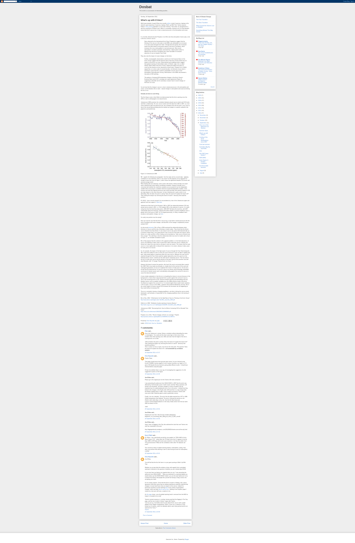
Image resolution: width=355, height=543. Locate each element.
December (203, 115)
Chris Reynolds (149, 356)
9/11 (200, 151)
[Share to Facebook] (169, 321)
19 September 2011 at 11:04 (152, 374)
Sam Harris (201, 51)
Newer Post (144, 523)
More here (159, 202)
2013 (200, 108)
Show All (212, 86)
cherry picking (149, 26)
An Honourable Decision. (203, 166)
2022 (200, 98)
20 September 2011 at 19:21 (152, 453)
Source (147, 509)
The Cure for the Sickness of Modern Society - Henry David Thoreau (205, 71)
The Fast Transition (202, 19)
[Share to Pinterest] (171, 321)
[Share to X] (168, 321)
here (162, 214)
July (201, 173)
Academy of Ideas (203, 68)
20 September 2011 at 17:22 (152, 431)
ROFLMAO (202, 157)
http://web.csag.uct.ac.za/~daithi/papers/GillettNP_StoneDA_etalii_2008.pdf (161, 304)
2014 (200, 105)
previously (151, 227)
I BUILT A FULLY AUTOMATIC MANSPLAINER (202, 81)
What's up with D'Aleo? (203, 133)
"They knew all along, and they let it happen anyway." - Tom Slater (205, 44)
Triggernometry (203, 41)
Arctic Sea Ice (152, 323)
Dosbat (145, 7)
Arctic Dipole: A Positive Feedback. (203, 161)
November (203, 117)
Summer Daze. (203, 130)
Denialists (159, 323)
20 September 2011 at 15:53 (152, 418)
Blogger (187, 539)
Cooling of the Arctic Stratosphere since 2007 (203, 139)
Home (166, 523)
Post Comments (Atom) (169, 528)
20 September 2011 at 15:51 (152, 409)
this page (149, 494)
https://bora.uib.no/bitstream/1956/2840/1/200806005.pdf (156, 311)
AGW (146, 323)
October (202, 120)
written (168, 23)
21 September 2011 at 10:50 (152, 511)
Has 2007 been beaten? (203, 154)
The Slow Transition (202, 22)
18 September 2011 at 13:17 (152, 352)
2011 (199, 113)
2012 (200, 110)
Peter (146, 331)
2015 (200, 103)
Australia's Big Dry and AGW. (204, 147)
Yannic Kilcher (202, 78)
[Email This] (164, 321)
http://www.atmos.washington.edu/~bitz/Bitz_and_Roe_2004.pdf (158, 299)
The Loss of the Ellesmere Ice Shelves (204, 126)
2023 (200, 95)
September (203, 122)
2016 (200, 100)
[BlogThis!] (166, 321)
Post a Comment (147, 515)
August (202, 170)
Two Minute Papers (204, 59)
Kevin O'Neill (148, 435)
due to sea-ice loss (164, 489)
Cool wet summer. (204, 144)
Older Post (186, 523)
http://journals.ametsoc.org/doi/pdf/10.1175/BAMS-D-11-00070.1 (158, 316)
